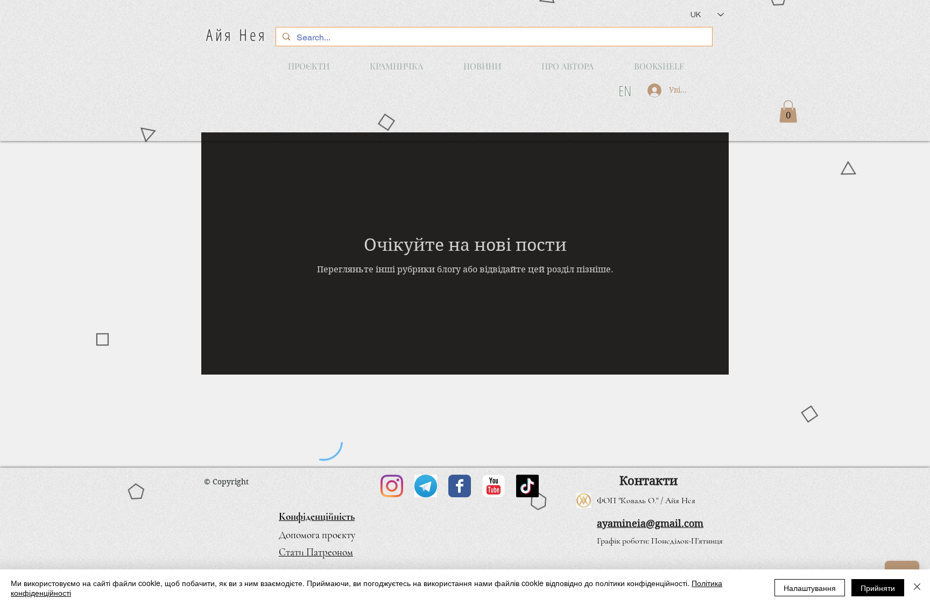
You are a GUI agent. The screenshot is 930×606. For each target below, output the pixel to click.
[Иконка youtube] (493, 486)
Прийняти (878, 587)
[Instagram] (392, 486)
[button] (788, 111)
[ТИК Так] (527, 486)
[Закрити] (917, 587)
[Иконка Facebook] (459, 486)
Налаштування (810, 587)
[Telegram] (425, 486)
